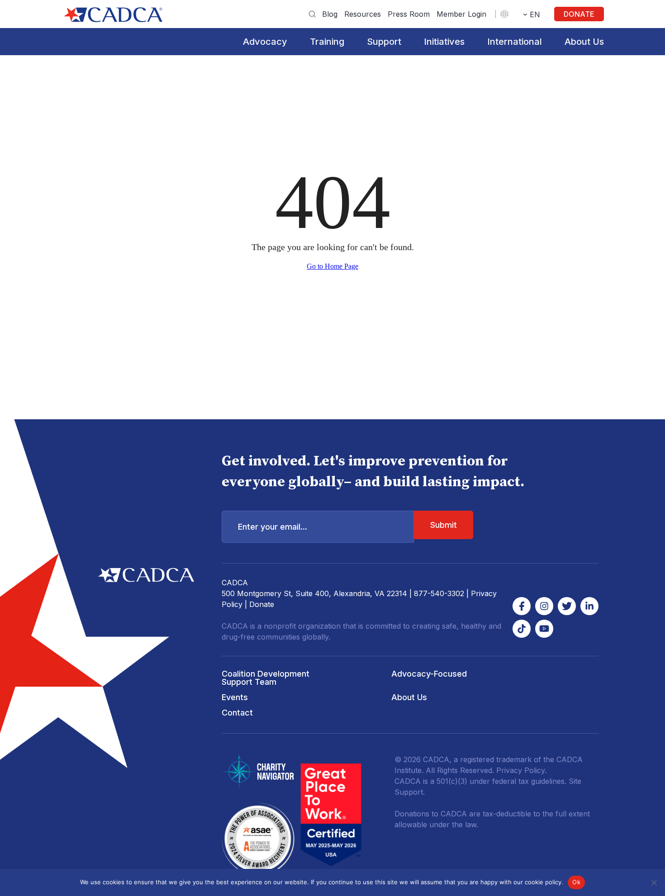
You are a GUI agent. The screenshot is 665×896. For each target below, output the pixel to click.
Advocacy (265, 41)
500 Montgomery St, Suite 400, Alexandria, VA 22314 (314, 593)
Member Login (461, 14)
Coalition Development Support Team (265, 678)
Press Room (409, 14)
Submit (443, 525)
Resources (362, 14)
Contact (237, 712)
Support (384, 41)
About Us (584, 41)
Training (327, 41)
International (514, 41)
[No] (653, 882)
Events (235, 697)
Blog (329, 14)
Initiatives (444, 41)
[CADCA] (113, 15)
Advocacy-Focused (429, 673)
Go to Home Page (332, 266)
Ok (576, 882)
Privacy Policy (520, 770)
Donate (579, 14)
